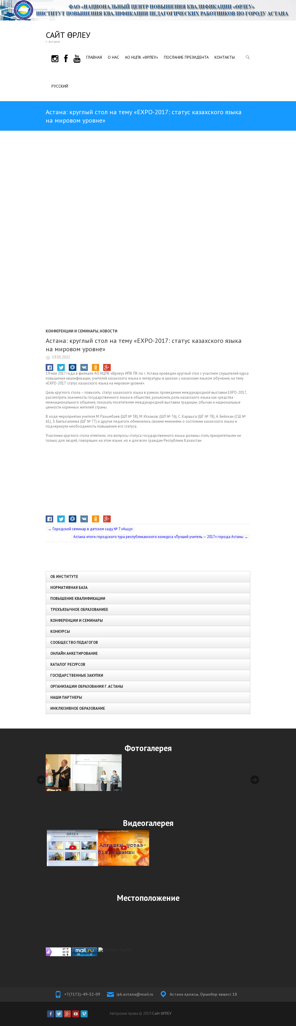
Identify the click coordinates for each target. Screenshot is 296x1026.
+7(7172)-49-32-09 (82, 994)
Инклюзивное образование (77, 708)
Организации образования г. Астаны (86, 686)
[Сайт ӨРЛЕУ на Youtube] (75, 1013)
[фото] (71, 772)
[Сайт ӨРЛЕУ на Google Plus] (67, 1013)
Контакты (224, 57)
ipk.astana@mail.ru (134, 994)
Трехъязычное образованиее (79, 609)
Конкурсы (60, 631)
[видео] (71, 847)
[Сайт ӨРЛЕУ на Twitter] (59, 1013)
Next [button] (254, 779)
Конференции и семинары (72, 331)
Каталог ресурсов (67, 664)
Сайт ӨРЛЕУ (68, 35)
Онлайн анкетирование (74, 653)
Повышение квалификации (77, 598)
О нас (113, 57)
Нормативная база (69, 587)
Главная (94, 57)
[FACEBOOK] (66, 57)
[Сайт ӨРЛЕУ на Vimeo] (84, 1013)
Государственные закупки (76, 675)
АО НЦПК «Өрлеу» (141, 57)
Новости (108, 331)
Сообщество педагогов (74, 642)
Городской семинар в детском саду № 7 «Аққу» (90, 528)
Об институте (64, 576)
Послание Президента (186, 57)
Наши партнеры (66, 697)
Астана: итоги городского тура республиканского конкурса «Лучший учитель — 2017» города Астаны (160, 536)
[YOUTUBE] (76, 57)
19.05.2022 (60, 357)
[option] (71, 772)
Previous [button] (41, 779)
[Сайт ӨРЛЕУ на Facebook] (50, 1013)
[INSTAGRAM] (54, 57)
